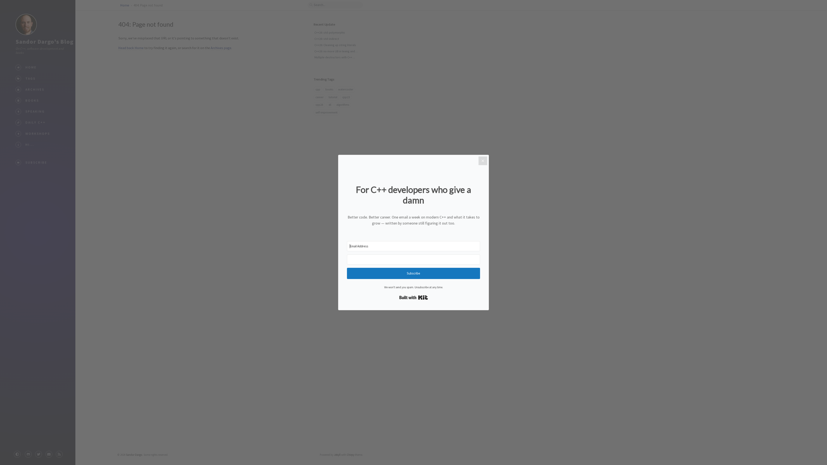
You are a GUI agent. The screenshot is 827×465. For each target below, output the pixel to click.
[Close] (483, 161)
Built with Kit (413, 297)
